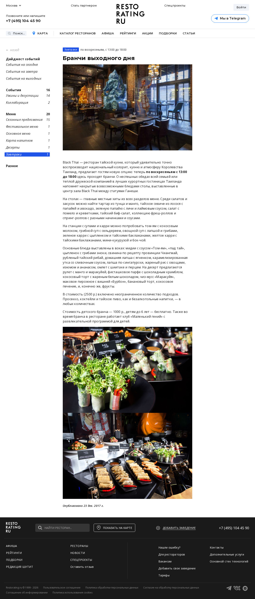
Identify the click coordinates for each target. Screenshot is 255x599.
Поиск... (19, 33)
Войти (241, 7)
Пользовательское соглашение (61, 587)
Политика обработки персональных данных (111, 587)
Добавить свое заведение (177, 568)
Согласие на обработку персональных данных (171, 587)
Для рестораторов (171, 554)
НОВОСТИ (77, 553)
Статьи (189, 33)
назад (14, 50)
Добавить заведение (179, 528)
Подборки (168, 33)
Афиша (108, 33)
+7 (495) (234, 527)
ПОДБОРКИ (14, 560)
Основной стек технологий (229, 561)
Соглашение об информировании (27, 592)
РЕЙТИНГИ (14, 553)
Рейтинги (128, 33)
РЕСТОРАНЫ (79, 546)
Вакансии (165, 561)
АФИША (11, 546)
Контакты (217, 547)
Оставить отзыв (82, 567)
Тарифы (164, 575)
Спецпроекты (174, 5)
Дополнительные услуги (227, 554)
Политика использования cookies (72, 592)
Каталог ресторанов (78, 33)
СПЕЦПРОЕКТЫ (81, 560)
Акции (147, 33)
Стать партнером (84, 5)
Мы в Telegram (233, 18)
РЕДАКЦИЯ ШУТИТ (19, 567)
